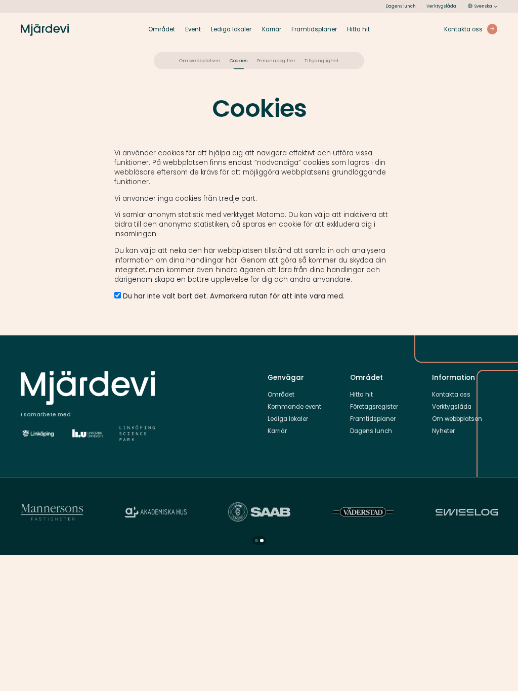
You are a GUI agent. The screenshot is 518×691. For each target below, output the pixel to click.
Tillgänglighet (322, 60)
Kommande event (294, 407)
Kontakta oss (451, 395)
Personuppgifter (276, 60)
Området (161, 29)
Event (193, 29)
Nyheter (443, 431)
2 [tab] (262, 540)
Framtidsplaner (314, 29)
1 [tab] (256, 540)
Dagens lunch (400, 6)
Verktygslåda (441, 6)
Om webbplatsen (200, 60)
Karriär (271, 29)
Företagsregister (374, 407)
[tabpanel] (155, 511)
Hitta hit (358, 29)
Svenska (483, 6)
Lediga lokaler (231, 29)
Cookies (238, 60)
